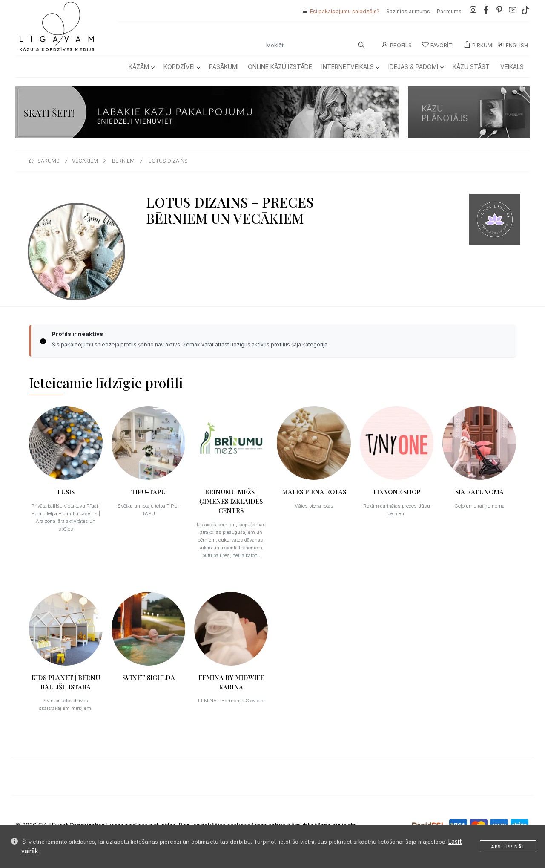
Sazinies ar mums (408, 11)
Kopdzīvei (179, 66)
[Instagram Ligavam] (473, 11)
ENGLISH (517, 45)
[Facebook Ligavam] (486, 11)
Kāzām (139, 66)
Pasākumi (223, 66)
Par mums (449, 11)
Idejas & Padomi (413, 66)
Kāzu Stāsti (472, 66)
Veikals (512, 66)
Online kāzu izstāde (280, 66)
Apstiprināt (508, 846)
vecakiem (85, 161)
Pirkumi (482, 45)
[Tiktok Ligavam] (525, 11)
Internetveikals (347, 66)
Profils (401, 45)
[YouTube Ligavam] (512, 11)
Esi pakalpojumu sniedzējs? (344, 11)
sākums (48, 161)
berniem (123, 161)
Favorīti (441, 45)
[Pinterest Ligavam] (499, 11)
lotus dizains (168, 161)
